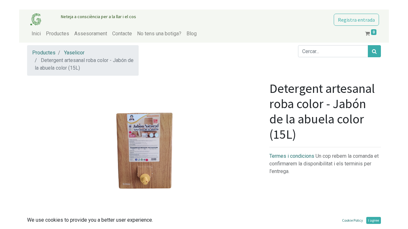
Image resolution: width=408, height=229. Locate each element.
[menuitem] (36, 33)
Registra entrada (356, 20)
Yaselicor (74, 53)
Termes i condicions (292, 156)
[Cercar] (374, 51)
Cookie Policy (352, 220)
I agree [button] (373, 220)
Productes (43, 53)
